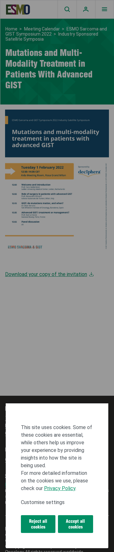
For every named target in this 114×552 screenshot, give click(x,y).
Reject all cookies (38, 524)
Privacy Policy (59, 488)
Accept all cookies (75, 524)
